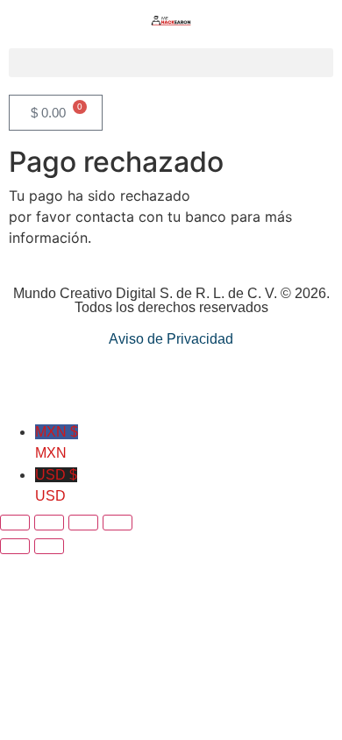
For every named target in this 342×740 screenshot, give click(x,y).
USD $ (56, 485)
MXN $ (56, 442)
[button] (171, 62)
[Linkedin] (171, 383)
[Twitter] (211, 383)
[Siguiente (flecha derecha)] (49, 546)
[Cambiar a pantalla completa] (49, 522)
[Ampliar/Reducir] (15, 522)
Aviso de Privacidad (171, 338)
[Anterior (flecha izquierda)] (15, 546)
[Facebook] (132, 383)
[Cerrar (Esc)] (117, 522)
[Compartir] (83, 522)
